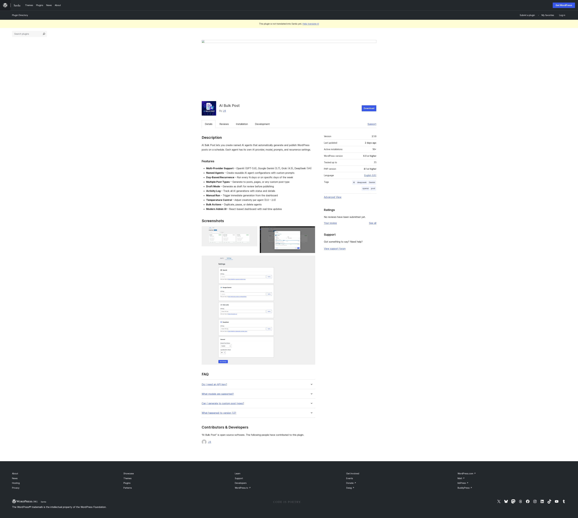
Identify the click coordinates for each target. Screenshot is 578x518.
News (15, 478)
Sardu (43, 502)
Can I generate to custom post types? (223, 403)
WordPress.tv (243, 488)
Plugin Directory (20, 15)
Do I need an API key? (214, 384)
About (15, 473)
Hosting (16, 483)
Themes (127, 478)
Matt (461, 478)
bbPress (463, 483)
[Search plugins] (44, 34)
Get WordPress (564, 5)
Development (262, 124)
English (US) (370, 175)
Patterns (127, 488)
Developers (241, 483)
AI (354, 182)
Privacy (15, 488)
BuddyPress (465, 488)
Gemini (372, 182)
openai (365, 188)
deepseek (362, 182)
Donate (351, 483)
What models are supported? (218, 393)
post (373, 188)
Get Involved (352, 473)
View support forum (335, 248)
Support (372, 124)
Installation (242, 124)
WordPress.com (467, 473)
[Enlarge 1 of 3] (253, 230)
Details (208, 124)
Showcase (128, 473)
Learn (237, 473)
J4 (224, 110)
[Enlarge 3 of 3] (311, 259)
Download (369, 108)
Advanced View (332, 197)
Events (349, 478)
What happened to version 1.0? (219, 412)
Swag (350, 488)
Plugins (127, 483)
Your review (330, 222)
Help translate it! (311, 23)
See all (372, 222)
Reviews (224, 124)
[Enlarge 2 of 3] (311, 230)
